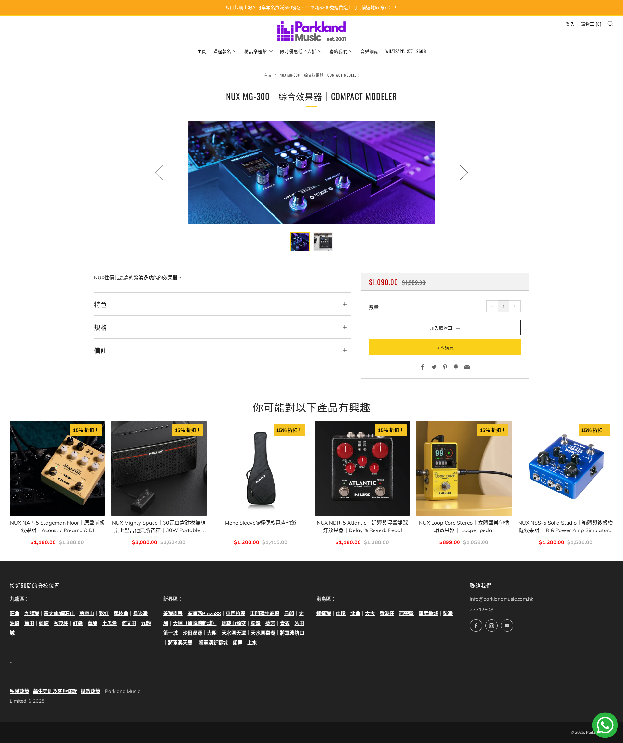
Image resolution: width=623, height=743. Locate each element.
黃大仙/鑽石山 (59, 613)
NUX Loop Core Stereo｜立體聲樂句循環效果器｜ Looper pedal (464, 526)
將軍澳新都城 (213, 642)
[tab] (300, 241)
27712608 (481, 609)
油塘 (14, 623)
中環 (341, 613)
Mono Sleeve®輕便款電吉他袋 (260, 522)
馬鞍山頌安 (234, 623)
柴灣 (448, 613)
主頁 (201, 51)
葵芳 (270, 623)
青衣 (285, 623)
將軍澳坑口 (292, 633)
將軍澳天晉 (181, 642)
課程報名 (222, 51)
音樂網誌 (369, 51)
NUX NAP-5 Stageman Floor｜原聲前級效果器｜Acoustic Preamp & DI (57, 526)
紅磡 (78, 623)
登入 (570, 23)
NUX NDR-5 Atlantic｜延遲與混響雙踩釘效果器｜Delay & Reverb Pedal (362, 526)
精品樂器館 (255, 51)
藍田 (29, 623)
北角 (355, 613)
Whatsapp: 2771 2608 (405, 51)
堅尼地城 (428, 613)
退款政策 (90, 691)
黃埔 (92, 623)
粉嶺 (256, 623)
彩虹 (104, 613)
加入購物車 (57, 542)
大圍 (212, 633)
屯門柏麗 (235, 613)
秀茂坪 (61, 623)
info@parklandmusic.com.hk (501, 599)
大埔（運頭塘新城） (195, 623)
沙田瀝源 (192, 633)
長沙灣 (140, 613)
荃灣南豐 (173, 613)
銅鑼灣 (323, 613)
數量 (374, 307)
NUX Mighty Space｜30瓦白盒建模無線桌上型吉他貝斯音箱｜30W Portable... (159, 526)
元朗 (289, 613)
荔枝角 (121, 613)
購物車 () (591, 23)
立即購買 (445, 347)
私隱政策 (19, 691)
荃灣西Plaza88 (204, 613)
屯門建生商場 (264, 613)
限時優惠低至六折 (298, 51)
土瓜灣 (109, 623)
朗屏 (237, 642)
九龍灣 (31, 613)
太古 (370, 613)
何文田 (129, 623)
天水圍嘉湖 (263, 633)
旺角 (14, 613)
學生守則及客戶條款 (55, 691)
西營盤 (406, 613)
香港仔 (387, 613)
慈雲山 (86, 613)
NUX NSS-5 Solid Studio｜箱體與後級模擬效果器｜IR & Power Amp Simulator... (565, 526)
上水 (252, 642)
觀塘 (44, 623)
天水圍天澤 (234, 633)
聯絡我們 (338, 51)
